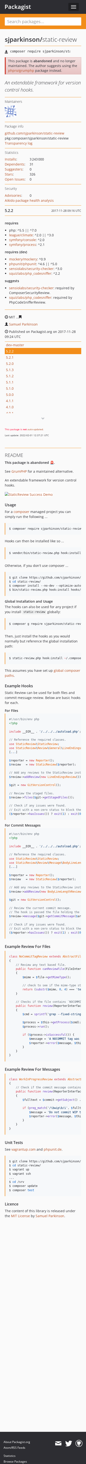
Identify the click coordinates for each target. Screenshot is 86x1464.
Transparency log (18, 143)
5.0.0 (10, 394)
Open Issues (15, 179)
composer (21, 511)
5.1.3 (10, 369)
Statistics (10, 1456)
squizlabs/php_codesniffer (30, 273)
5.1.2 (10, 376)
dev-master (15, 345)
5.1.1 (10, 382)
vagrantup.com (23, 1149)
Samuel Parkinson (23, 324)
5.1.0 (10, 388)
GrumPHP (19, 471)
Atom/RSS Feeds (14, 1448)
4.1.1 (10, 400)
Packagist (18, 6)
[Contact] (58, 1443)
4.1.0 (10, 407)
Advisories (13, 195)
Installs (10, 159)
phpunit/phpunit (22, 264)
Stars (9, 174)
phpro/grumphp (21, 70)
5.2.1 (10, 357)
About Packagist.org (17, 1442)
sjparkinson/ (23, 39)
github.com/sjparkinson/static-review (34, 133)
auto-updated (35, 429)
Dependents (14, 164)
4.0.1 (10, 413)
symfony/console (22, 240)
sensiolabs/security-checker (31, 268)
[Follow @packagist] (68, 1443)
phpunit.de (53, 1149)
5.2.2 (10, 351)
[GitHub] (78, 1443)
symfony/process (22, 244)
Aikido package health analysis (29, 200)
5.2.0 (10, 363)
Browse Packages (15, 1461)
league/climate (21, 235)
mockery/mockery (23, 259)
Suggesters (13, 169)
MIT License (20, 1216)
